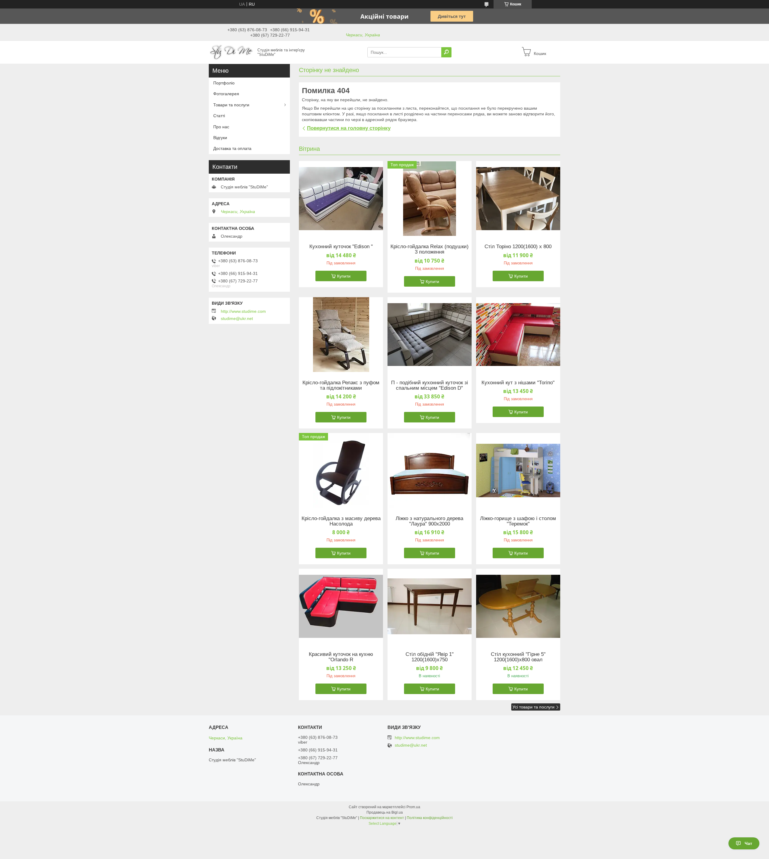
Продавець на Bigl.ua (384, 812)
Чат (748, 843)
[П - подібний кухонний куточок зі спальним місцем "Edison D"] (430, 334)
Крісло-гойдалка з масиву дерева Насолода (341, 521)
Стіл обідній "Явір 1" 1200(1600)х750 (430, 657)
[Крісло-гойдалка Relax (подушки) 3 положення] (430, 198)
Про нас (221, 126)
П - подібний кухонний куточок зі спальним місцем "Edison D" (429, 385)
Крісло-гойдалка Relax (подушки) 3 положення (430, 249)
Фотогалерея (226, 93)
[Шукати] (446, 52)
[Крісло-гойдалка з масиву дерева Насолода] (341, 470)
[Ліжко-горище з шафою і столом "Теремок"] (518, 470)
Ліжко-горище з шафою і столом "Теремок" (518, 521)
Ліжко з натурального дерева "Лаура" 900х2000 (429, 521)
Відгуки (220, 137)
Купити (344, 276)
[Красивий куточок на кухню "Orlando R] (341, 606)
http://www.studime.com (243, 311)
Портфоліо (224, 83)
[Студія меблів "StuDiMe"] (231, 52)
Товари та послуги (231, 104)
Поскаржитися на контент (382, 818)
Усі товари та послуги (533, 707)
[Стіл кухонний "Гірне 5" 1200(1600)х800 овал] (518, 606)
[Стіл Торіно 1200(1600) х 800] (518, 198)
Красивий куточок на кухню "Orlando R (341, 657)
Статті (219, 115)
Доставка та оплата (232, 148)
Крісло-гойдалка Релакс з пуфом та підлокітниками (340, 385)
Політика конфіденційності (430, 818)
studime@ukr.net (237, 318)
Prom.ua (413, 807)
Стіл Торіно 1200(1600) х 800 (518, 246)
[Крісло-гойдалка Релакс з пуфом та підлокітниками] (341, 334)
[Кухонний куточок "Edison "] (341, 198)
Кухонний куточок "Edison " (341, 246)
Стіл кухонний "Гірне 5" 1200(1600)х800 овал (518, 657)
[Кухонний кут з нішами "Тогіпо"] (518, 334)
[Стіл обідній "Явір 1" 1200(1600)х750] (430, 606)
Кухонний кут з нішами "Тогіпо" (518, 382)
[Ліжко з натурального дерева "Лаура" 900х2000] (430, 470)
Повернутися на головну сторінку (349, 128)
